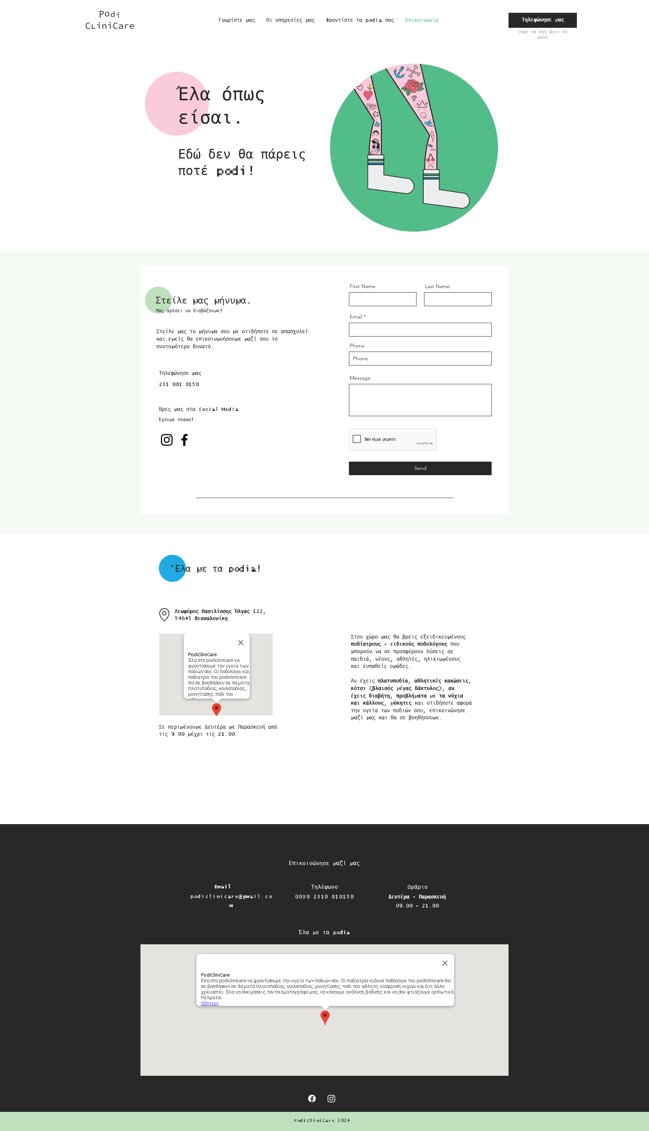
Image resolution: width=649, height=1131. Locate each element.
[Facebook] (184, 440)
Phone (357, 345)
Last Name (437, 286)
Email (356, 316)
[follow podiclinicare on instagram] (331, 1098)
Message (360, 378)
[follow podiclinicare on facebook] (312, 1098)
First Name (363, 286)
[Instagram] (167, 440)
